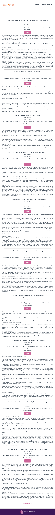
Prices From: (26, 29)
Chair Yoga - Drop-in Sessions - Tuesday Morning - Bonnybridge (27, 152)
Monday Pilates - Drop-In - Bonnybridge (27, 115)
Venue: (5, 27)
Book (27, 32)
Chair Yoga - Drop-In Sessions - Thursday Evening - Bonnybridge (28, 402)
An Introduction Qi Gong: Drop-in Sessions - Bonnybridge (28, 199)
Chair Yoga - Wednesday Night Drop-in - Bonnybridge (27, 295)
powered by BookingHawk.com (29, 511)
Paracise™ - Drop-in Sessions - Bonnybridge (27, 71)
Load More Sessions (27, 503)
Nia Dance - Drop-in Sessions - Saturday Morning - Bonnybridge (28, 20)
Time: (25, 24)
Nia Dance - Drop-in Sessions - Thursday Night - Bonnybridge (27, 449)
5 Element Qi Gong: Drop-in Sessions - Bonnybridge (27, 251)
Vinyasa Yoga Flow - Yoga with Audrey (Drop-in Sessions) (27, 340)
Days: (25, 22)
